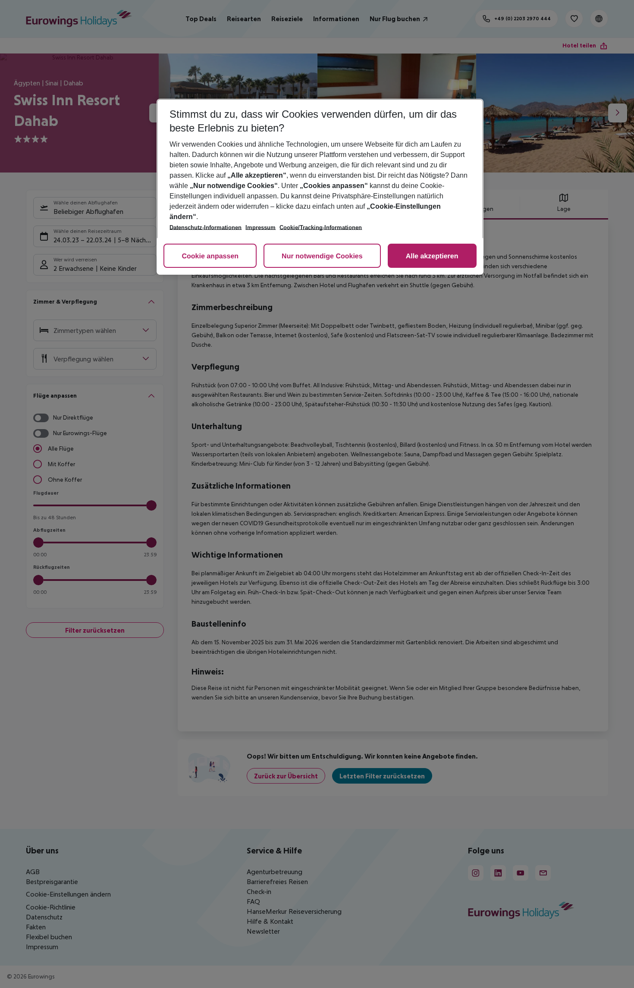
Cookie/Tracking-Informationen (320, 227)
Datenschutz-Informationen (205, 227)
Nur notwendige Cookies (322, 256)
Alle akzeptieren (432, 256)
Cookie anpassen (210, 256)
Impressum (260, 227)
